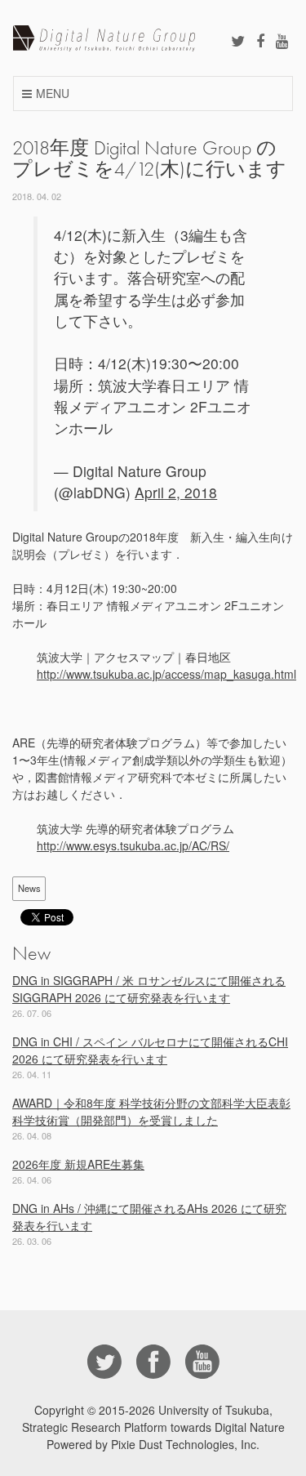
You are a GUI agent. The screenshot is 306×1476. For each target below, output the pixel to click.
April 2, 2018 (176, 492)
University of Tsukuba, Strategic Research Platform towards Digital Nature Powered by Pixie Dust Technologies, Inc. (153, 1427)
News (29, 887)
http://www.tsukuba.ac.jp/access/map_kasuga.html (166, 674)
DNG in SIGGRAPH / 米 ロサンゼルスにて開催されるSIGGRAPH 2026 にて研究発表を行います (149, 989)
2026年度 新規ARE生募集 (78, 1164)
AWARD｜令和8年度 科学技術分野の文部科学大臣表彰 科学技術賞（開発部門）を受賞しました (151, 1111)
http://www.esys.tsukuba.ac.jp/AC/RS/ (133, 845)
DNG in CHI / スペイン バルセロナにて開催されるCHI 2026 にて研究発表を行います (150, 1050)
